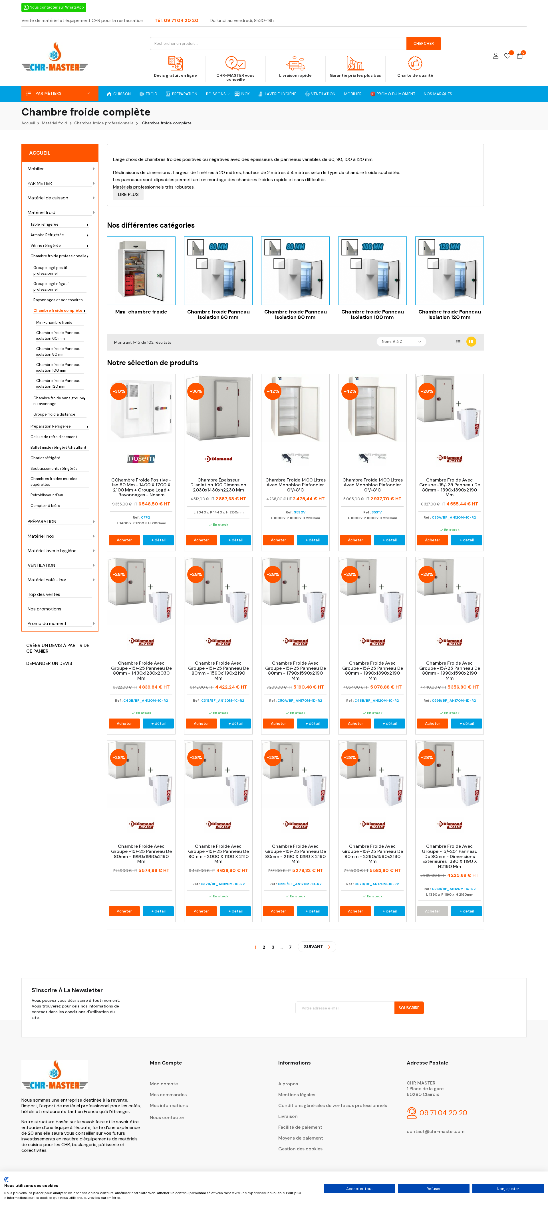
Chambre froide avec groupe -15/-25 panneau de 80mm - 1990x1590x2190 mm (449, 671)
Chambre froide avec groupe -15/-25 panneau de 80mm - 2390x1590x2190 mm (372, 854)
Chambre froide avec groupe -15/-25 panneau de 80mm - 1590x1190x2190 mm (218, 671)
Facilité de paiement (300, 1127)
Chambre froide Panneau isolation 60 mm (58, 335)
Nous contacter (167, 1117)
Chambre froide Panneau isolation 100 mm (58, 367)
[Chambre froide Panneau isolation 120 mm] (449, 270)
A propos (288, 1084)
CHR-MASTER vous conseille (235, 77)
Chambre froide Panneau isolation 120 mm (58, 383)
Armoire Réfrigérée (47, 234)
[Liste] (459, 342)
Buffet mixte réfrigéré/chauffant (58, 447)
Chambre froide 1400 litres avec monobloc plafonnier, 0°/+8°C (295, 485)
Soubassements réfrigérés (54, 468)
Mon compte (164, 1084)
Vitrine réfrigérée (46, 245)
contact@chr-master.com (435, 1131)
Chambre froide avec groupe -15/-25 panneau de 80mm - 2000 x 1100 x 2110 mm (218, 854)
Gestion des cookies (300, 1149)
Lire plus (128, 194)
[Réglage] (495, 56)
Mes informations (169, 1105)
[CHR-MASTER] (54, 1078)
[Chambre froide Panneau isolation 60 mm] (218, 270)
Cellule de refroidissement (54, 436)
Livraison (288, 1116)
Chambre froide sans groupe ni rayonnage (58, 401)
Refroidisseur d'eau (48, 495)
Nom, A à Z (392, 341)
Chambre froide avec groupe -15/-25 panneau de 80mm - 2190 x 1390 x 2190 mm (295, 854)
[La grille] (471, 342)
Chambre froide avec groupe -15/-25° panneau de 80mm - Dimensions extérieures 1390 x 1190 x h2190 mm (450, 856)
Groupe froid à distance (54, 414)
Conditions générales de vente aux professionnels (332, 1105)
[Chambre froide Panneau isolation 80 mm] (295, 270)
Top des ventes (44, 594)
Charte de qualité (415, 75)
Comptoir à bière (45, 505)
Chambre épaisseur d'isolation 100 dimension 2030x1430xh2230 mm (218, 485)
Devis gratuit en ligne (175, 75)
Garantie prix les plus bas (355, 75)
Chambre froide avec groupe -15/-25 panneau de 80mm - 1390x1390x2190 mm (449, 487)
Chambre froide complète (57, 310)
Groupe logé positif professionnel (50, 270)
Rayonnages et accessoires (58, 300)
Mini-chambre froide (54, 322)
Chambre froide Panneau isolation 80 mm (58, 351)
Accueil (40, 152)
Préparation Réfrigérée (51, 426)
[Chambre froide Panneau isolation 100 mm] (372, 270)
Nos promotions (44, 609)
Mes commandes (168, 1095)
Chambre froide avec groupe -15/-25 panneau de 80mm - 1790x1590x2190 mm (295, 671)
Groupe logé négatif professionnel (51, 286)
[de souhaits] (507, 56)
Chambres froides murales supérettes (54, 481)
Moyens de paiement (300, 1138)
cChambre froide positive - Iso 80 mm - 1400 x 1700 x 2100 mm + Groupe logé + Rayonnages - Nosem (141, 487)
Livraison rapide (295, 75)
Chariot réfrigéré (45, 458)
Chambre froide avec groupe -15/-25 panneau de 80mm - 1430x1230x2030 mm (141, 671)
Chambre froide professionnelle (58, 256)
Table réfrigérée (45, 224)
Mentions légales (296, 1095)
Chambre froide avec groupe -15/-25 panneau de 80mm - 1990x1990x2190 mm (141, 854)
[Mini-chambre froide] (141, 270)
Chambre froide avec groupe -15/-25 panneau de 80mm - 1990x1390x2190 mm (372, 671)
